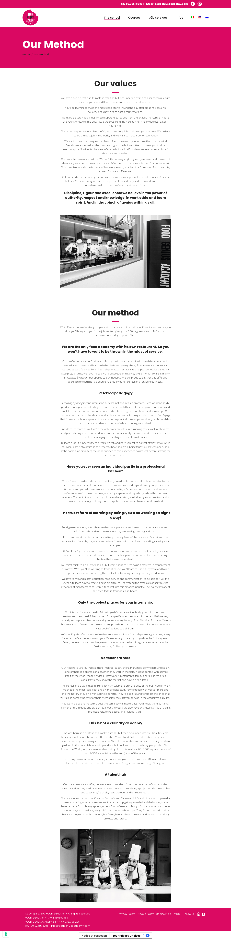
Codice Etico (163, 914)
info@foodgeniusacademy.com (166, 4)
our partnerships (141, 624)
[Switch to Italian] (190, 17)
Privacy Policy (127, 914)
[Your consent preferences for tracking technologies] (6, 934)
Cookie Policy (146, 914)
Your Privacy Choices (126, 935)
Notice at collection (94, 935)
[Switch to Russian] (205, 17)
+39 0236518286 (38, 925)
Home (26, 54)
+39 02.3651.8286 (131, 4)
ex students (153, 806)
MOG (177, 914)
